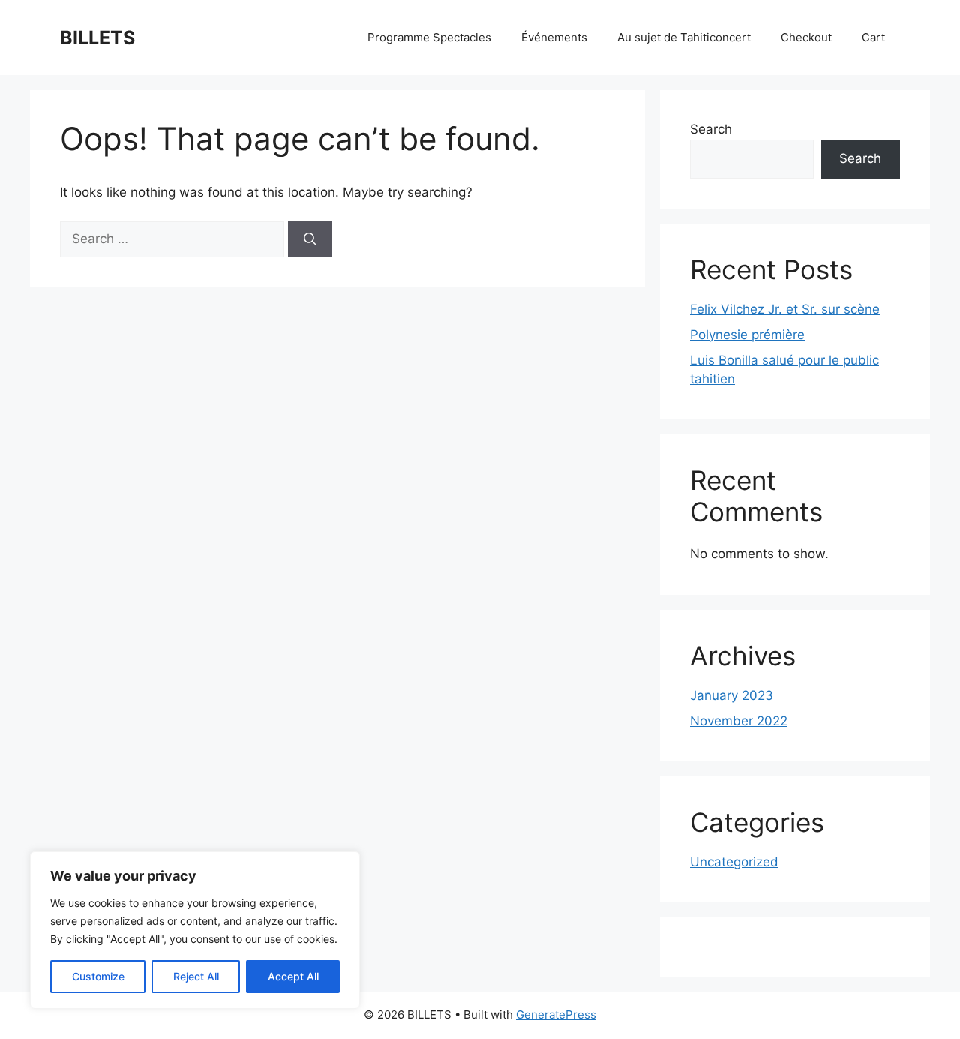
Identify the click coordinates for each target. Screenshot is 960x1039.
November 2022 (739, 720)
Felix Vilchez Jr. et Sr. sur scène (785, 309)
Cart (873, 37)
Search (711, 129)
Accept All (293, 976)
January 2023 (731, 695)
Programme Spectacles (429, 37)
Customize (98, 976)
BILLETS (97, 37)
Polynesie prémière (747, 334)
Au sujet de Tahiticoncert (684, 37)
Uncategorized (734, 861)
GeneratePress (556, 1014)
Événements (554, 37)
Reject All (196, 976)
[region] (195, 930)
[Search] (310, 239)
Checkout (806, 37)
